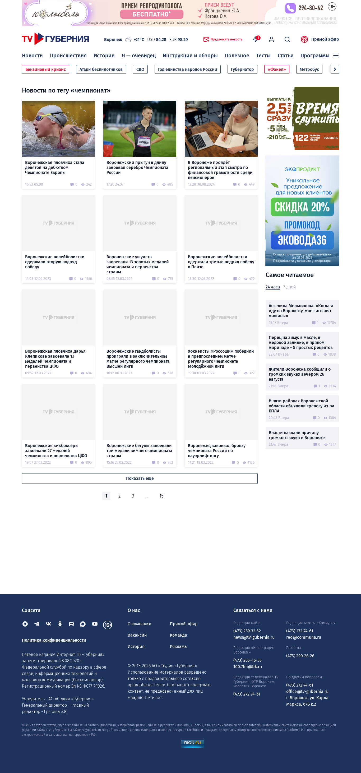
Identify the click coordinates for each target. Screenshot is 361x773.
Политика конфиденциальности (54, 640)
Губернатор (242, 69)
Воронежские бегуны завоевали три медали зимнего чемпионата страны (139, 450)
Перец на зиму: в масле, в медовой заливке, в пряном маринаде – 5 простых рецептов (301, 342)
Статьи (286, 55)
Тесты (263, 55)
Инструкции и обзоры (190, 55)
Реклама (178, 646)
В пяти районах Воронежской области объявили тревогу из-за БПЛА (301, 405)
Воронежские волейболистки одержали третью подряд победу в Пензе (221, 261)
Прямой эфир (325, 39)
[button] (335, 69)
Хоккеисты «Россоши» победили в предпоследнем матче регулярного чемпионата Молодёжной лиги (221, 359)
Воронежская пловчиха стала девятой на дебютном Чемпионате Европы (54, 167)
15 (161, 496)
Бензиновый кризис (45, 69)
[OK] (60, 625)
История (136, 646)
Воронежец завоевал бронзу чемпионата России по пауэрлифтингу (217, 450)
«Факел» (277, 69)
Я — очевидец (139, 55)
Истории (104, 55)
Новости (32, 55)
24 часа (273, 286)
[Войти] (271, 39)
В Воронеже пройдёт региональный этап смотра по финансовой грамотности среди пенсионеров (220, 170)
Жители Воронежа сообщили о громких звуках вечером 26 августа (300, 374)
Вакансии (137, 635)
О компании (139, 623)
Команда (178, 635)
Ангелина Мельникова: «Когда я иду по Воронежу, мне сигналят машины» (301, 310)
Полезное (237, 55)
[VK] (48, 625)
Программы (315, 55)
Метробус (309, 69)
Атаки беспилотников (101, 69)
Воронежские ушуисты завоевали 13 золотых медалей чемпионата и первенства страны (138, 264)
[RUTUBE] (71, 625)
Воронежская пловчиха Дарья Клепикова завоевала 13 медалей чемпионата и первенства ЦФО (55, 359)
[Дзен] (25, 625)
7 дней (289, 286)
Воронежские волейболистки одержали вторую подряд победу (55, 261)
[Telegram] (37, 625)
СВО (140, 69)
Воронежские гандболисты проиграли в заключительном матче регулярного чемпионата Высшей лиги (138, 359)
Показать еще (140, 478)
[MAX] (83, 625)
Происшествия (68, 55)
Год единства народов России (187, 69)
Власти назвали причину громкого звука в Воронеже (297, 435)
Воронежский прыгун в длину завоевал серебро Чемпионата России (137, 167)
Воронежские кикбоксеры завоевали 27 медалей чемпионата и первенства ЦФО (56, 450)
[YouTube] (95, 625)
